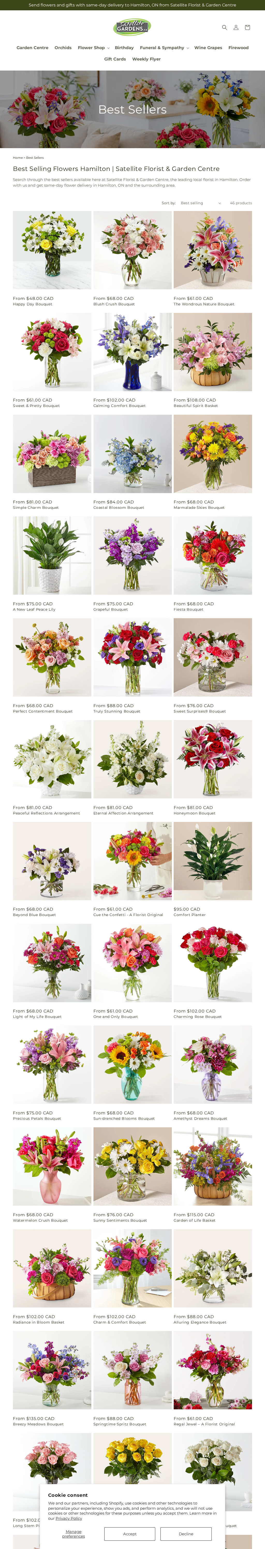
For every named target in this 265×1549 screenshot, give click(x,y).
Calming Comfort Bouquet (119, 405)
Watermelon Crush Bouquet (40, 1220)
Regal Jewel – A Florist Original (204, 1424)
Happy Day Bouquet (32, 304)
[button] (93, 48)
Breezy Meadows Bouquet (38, 1424)
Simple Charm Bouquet (36, 507)
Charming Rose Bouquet (198, 1016)
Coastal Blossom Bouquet (118, 507)
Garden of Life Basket (195, 1220)
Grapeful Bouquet (110, 609)
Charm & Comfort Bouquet (119, 1322)
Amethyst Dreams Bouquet (200, 1118)
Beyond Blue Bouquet (34, 914)
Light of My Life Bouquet (37, 1016)
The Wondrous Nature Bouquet (204, 304)
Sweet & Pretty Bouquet (36, 405)
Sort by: (169, 203)
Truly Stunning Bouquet (117, 711)
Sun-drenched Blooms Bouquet (124, 1118)
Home (18, 158)
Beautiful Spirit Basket (196, 405)
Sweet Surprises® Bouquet (200, 711)
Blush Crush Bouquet (114, 304)
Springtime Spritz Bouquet (119, 1424)
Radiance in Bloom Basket (38, 1322)
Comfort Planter (190, 914)
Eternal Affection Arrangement (123, 813)
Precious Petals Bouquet (37, 1118)
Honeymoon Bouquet (195, 813)
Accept (130, 1533)
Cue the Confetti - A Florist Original (128, 914)
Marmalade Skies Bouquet (199, 507)
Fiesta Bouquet (188, 609)
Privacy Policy (69, 1518)
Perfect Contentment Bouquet (43, 711)
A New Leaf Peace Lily (34, 609)
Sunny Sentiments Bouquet (120, 1220)
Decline (186, 1533)
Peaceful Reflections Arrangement (46, 813)
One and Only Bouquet (115, 1016)
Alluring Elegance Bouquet (200, 1322)
